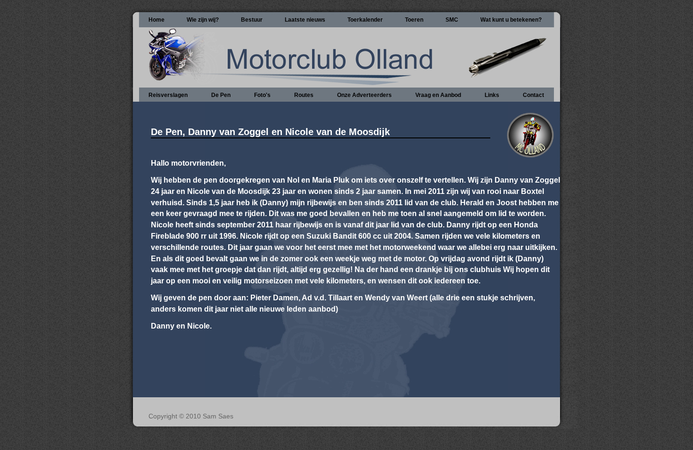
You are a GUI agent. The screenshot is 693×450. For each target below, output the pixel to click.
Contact (533, 95)
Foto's (262, 95)
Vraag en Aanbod (438, 95)
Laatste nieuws (305, 19)
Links (492, 95)
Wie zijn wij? (203, 19)
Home (156, 19)
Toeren (414, 19)
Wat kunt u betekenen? (511, 19)
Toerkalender (365, 19)
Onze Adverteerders (364, 95)
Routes (304, 95)
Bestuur (252, 19)
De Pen (221, 95)
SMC (452, 19)
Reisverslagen (168, 95)
